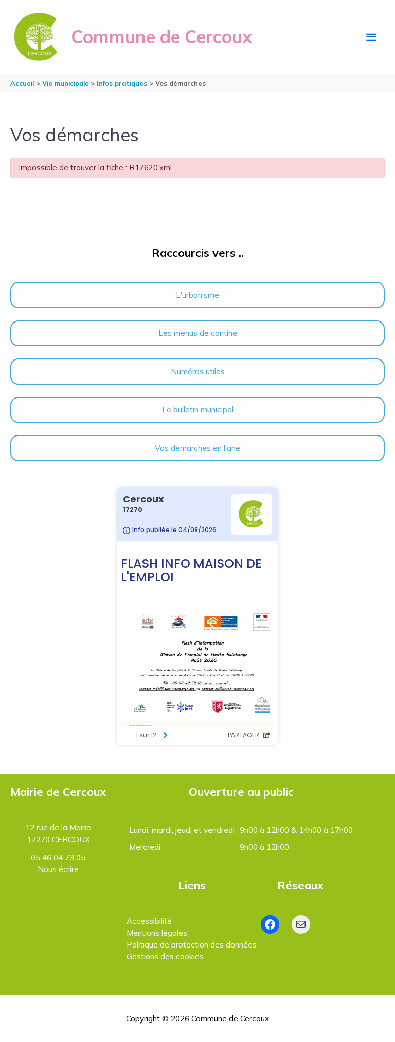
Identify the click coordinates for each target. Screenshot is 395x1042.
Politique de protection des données (192, 944)
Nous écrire (58, 869)
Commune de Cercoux (161, 36)
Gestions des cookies (165, 956)
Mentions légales (157, 932)
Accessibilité (149, 921)
